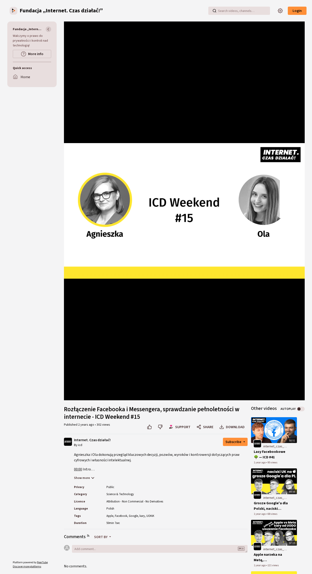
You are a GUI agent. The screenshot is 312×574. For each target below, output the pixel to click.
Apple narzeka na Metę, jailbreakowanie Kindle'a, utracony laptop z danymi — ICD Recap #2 (269, 557)
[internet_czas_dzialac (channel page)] (257, 443)
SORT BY (101, 536)
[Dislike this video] (160, 427)
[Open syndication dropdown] (88, 535)
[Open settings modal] (280, 11)
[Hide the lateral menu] (48, 29)
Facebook (121, 516)
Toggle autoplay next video (301, 409)
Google (133, 516)
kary (142, 516)
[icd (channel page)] (68, 441)
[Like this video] (149, 427)
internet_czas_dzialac (275, 446)
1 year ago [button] (260, 463)
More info (35, 53)
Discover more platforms (27, 567)
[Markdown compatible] (241, 549)
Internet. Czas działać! (92, 440)
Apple (109, 516)
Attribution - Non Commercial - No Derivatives (134, 501)
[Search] (214, 11)
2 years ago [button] (86, 424)
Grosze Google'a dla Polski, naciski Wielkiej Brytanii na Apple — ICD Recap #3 (271, 506)
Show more (82, 478)
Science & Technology (120, 494)
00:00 (78, 469)
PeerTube (42, 562)
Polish (110, 509)
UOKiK (150, 516)
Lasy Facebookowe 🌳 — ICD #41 (269, 454)
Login (297, 10)
